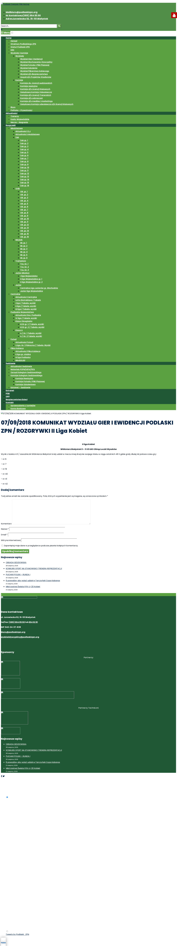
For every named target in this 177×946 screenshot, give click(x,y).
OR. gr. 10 (24, 218)
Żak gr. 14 (24, 179)
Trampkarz (20, 261)
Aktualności (11, 113)
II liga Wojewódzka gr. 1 (31, 279)
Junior (18, 285)
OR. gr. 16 (24, 237)
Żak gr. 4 (24, 149)
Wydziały (19, 56)
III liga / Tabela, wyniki (25, 309)
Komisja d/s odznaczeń (31, 98)
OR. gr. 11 (24, 221)
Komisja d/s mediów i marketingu (36, 101)
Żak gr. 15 (24, 182)
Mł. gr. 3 (23, 249)
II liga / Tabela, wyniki (25, 306)
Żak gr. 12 (24, 173)
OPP (8, 396)
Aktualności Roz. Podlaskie (28, 315)
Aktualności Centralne (26, 297)
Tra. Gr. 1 (24, 264)
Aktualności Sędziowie (21, 366)
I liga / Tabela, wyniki (25, 303)
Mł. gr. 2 (23, 246)
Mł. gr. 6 (23, 258)
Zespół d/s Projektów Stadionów (35, 77)
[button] (12, 33)
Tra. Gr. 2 (24, 267)
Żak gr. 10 (24, 167)
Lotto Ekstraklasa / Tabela (28, 300)
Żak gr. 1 (24, 140)
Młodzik (19, 240)
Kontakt (10, 402)
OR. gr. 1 (24, 191)
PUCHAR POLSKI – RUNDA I (18, 574)
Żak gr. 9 (24, 164)
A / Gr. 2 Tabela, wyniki (31, 336)
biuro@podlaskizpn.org (13, 632)
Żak (17, 137)
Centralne (15, 294)
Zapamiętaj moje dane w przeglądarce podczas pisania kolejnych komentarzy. (41, 545)
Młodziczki (20, 360)
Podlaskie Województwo (22, 312)
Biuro (13, 107)
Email (4, 534)
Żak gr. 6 (24, 155)
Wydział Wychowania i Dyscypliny (36, 62)
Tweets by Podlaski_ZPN (17, 934)
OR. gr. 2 (24, 194)
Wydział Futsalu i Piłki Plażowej (34, 65)
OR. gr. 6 (24, 206)
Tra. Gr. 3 (24, 270)
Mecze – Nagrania (19, 122)
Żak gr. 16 (24, 185)
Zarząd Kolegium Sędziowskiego (26, 372)
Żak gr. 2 (24, 143)
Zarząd (14, 41)
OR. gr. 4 (24, 200)
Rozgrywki (11, 125)
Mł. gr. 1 (23, 243)
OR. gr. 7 (24, 209)
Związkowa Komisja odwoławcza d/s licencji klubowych (46, 104)
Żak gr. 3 (24, 146)
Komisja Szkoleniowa (25, 384)
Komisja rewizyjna (28, 86)
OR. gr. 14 (24, 231)
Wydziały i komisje (19, 53)
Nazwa (5, 529)
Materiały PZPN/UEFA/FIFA (23, 369)
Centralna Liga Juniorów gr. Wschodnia (39, 288)
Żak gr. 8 (24, 161)
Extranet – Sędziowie (20, 387)
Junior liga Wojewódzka (31, 291)
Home (8, 38)
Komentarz (6, 523)
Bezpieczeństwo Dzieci (16, 399)
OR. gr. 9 (24, 215)
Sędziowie (10, 363)
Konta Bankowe (18, 408)
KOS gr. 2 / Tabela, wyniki (32, 327)
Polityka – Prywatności (21, 110)
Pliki (8, 393)
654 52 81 (33, 622)
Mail (21, 12)
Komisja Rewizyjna (24, 378)
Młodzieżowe (17, 128)
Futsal (13, 339)
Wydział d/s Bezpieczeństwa (34, 74)
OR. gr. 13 (24, 227)
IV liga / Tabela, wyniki (26, 318)
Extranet (10, 390)
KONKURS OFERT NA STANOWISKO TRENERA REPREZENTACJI (34, 568)
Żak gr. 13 (24, 176)
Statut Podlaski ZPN (20, 47)
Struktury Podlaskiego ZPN (23, 44)
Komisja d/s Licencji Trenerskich (35, 95)
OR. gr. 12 (24, 224)
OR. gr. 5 (24, 203)
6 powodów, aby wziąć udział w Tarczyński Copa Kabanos (33, 580)
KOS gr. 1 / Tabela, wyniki (32, 324)
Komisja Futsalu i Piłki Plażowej (30, 381)
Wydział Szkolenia (28, 68)
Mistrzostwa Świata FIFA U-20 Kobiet (23, 586)
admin (20, 440)
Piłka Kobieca (17, 348)
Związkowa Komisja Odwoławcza (36, 92)
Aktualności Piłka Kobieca (27, 351)
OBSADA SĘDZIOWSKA (16, 562)
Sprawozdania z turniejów (23, 405)
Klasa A (19, 330)
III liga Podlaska (22, 357)
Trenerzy (15, 116)
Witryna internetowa (11, 540)
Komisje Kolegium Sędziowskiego (26, 375)
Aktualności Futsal (24, 342)
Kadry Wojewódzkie (20, 119)
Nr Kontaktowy (23, 15)
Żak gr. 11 (24, 170)
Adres (27, 18)
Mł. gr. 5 (23, 255)
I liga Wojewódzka (28, 276)
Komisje (19, 80)
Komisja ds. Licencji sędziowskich (36, 83)
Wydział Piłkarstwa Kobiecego (34, 71)
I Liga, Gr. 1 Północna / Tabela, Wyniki (32, 345)
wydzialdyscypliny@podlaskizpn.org (20, 637)
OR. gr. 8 (24, 212)
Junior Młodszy (22, 273)
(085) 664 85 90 (17, 622)
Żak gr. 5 (24, 152)
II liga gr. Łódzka (23, 354)
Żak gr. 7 (24, 158)
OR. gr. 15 (24, 234)
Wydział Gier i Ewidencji (31, 59)
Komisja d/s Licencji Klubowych (35, 89)
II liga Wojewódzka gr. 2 (31, 282)
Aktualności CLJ (23, 131)
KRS (12, 50)
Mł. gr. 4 (24, 252)
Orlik (17, 188)
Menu (6, 32)
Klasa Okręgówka (23, 321)
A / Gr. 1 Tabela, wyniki (30, 333)
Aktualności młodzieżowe (27, 134)
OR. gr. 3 (24, 197)
